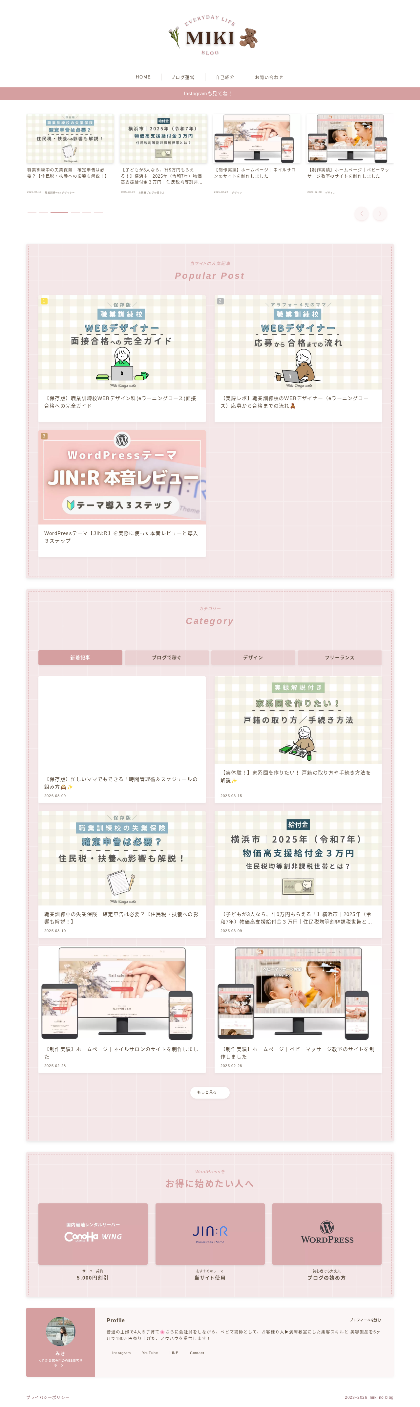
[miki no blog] (210, 35)
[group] (70, 155)
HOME (143, 77)
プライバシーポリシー (48, 1398)
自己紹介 (225, 77)
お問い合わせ (269, 77)
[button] (361, 213)
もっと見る (207, 1092)
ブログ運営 (183, 77)
